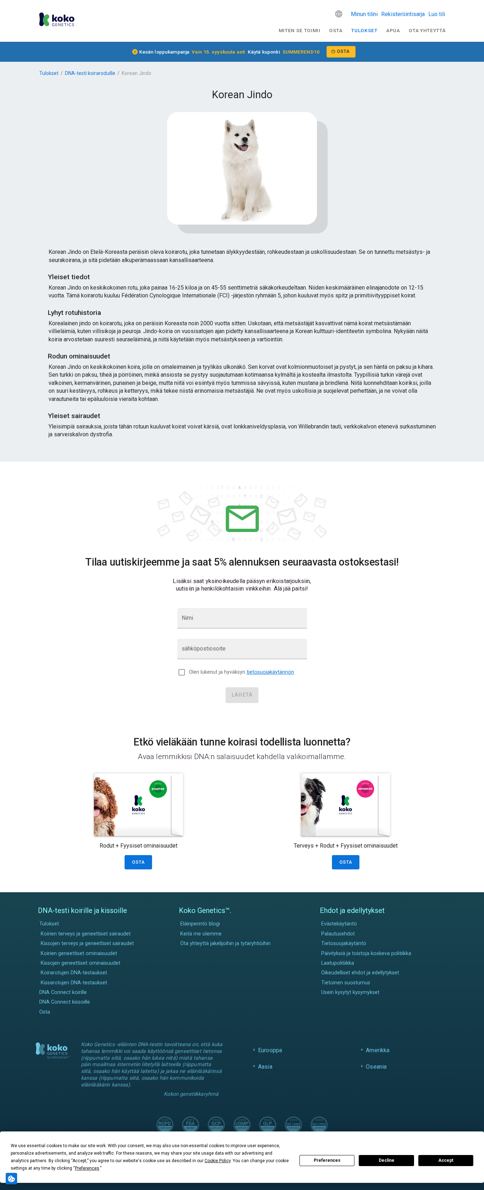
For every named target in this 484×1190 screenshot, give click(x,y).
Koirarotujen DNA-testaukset (74, 973)
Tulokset (364, 30)
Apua (393, 30)
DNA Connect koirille (63, 992)
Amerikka (377, 1050)
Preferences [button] (87, 1168)
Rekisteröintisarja (403, 14)
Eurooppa (270, 1050)
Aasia (265, 1066)
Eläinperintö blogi (200, 924)
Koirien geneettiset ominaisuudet (79, 953)
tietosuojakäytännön (270, 672)
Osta (336, 30)
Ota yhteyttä (427, 30)
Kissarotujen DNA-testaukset (74, 983)
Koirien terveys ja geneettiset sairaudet (86, 934)
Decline (386, 1160)
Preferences (327, 1160)
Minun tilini (364, 14)
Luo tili (436, 14)
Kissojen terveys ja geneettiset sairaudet (87, 943)
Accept (445, 1160)
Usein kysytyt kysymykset (350, 992)
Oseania (376, 1066)
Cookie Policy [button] (218, 1160)
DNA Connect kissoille (64, 1002)
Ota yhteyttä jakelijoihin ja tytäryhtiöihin (225, 943)
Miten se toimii (300, 30)
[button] (338, 13)
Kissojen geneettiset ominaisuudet (80, 963)
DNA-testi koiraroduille (90, 73)
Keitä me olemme (201, 934)
